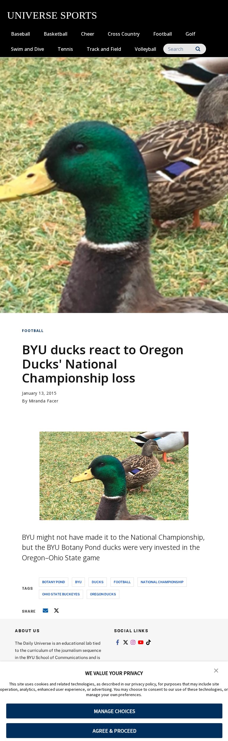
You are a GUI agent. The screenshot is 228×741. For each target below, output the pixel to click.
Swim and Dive (27, 49)
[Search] (198, 49)
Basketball (55, 34)
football (122, 582)
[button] (216, 670)
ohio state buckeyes (61, 594)
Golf (190, 34)
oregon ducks (103, 594)
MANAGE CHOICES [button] (114, 711)
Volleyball (145, 49)
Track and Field (104, 49)
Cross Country (124, 34)
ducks (98, 582)
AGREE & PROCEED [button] (114, 730)
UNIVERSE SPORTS (52, 15)
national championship (162, 582)
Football (162, 34)
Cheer (87, 34)
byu (78, 582)
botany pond (53, 582)
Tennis (65, 49)
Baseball (20, 34)
